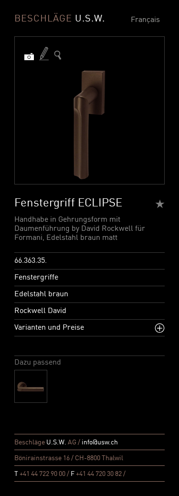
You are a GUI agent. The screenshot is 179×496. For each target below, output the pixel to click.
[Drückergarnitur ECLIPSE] (30, 386)
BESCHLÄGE (59, 19)
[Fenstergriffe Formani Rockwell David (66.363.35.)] (58, 55)
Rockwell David (40, 311)
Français (145, 20)
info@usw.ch (100, 442)
